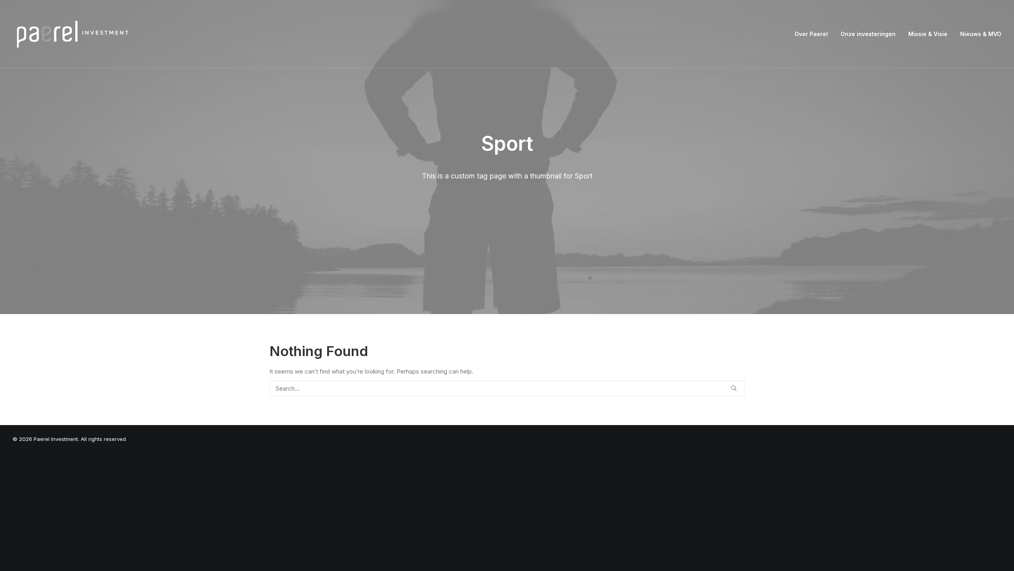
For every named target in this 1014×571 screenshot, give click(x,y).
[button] (734, 388)
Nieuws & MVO (980, 34)
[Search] (507, 388)
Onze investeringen (868, 34)
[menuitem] (814, 34)
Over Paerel (811, 34)
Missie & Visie (927, 34)
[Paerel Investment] (72, 34)
